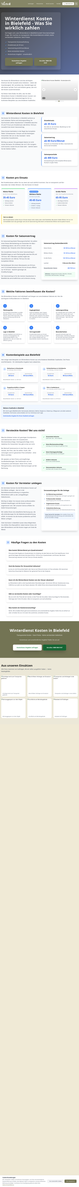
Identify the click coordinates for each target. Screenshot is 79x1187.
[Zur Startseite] (6, 3)
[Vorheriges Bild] (43, 89)
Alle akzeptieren (70, 1181)
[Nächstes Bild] (75, 89)
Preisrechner (39, 3)
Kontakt (58, 3)
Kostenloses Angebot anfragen (19, 62)
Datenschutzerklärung (8, 1185)
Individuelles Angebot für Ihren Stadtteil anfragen (18, 416)
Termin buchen (50, 3)
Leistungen (31, 3)
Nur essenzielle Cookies (55, 1181)
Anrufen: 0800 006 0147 (45, 62)
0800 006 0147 (69, 3)
